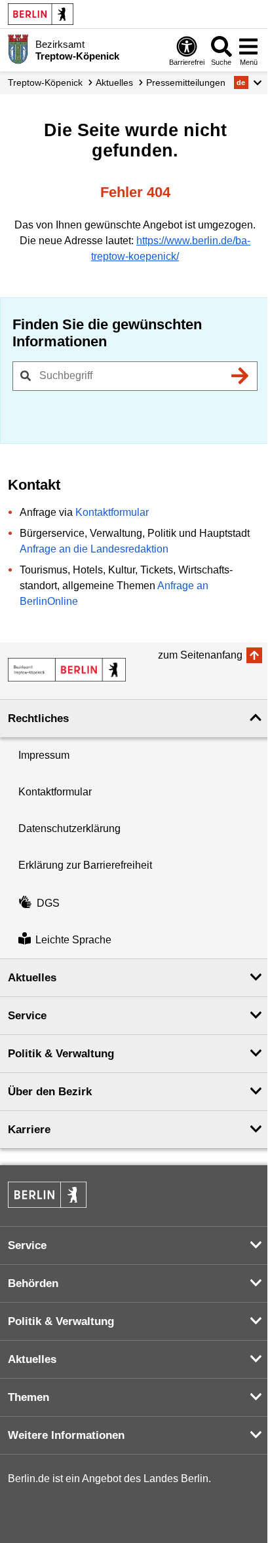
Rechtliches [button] (38, 718)
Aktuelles (114, 82)
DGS (48, 903)
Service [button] (27, 1015)
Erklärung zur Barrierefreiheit (85, 865)
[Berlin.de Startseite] (40, 14)
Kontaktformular (112, 512)
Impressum (43, 755)
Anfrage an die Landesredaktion (94, 548)
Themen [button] (28, 1397)
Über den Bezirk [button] (50, 1091)
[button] (248, 82)
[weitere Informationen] (18, 49)
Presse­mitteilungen (185, 82)
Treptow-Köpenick (45, 82)
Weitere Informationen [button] (66, 1435)
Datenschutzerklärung (69, 828)
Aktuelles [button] (32, 977)
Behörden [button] (33, 1283)
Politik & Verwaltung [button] (61, 1053)
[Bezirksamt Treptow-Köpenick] (67, 669)
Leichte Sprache (73, 939)
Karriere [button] (29, 1129)
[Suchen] (240, 376)
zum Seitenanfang (200, 655)
